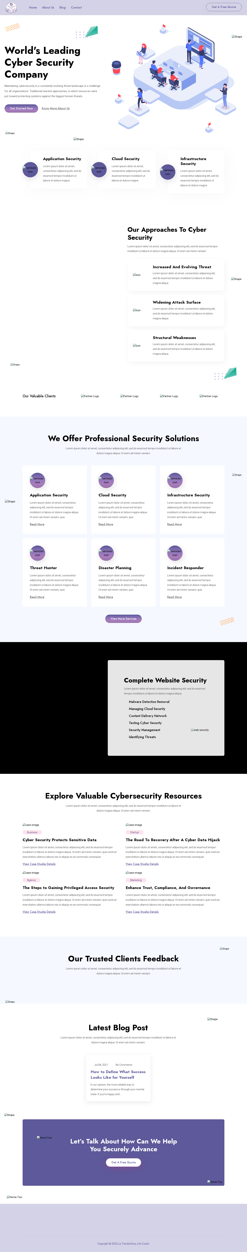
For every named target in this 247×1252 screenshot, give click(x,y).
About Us (48, 7)
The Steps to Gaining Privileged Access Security (68, 887)
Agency (31, 880)
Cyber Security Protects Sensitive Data (60, 840)
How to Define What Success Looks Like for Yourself (118, 1074)
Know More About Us (56, 108)
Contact (76, 7)
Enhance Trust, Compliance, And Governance (168, 887)
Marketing (136, 880)
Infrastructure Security (193, 161)
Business (32, 832)
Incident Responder (185, 568)
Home (33, 7)
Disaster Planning (115, 568)
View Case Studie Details (39, 864)
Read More (37, 524)
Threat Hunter (43, 568)
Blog (62, 7)
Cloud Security (125, 159)
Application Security (62, 159)
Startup (134, 832)
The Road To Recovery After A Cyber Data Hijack (173, 840)
